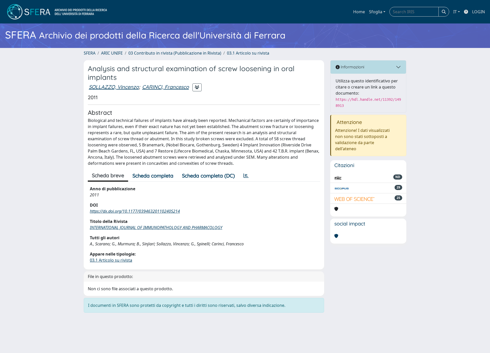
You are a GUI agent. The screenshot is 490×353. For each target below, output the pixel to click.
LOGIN (478, 12)
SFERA (89, 53)
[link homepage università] (57, 11)
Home (359, 12)
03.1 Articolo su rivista (248, 53)
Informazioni (352, 66)
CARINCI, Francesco (165, 87)
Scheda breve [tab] (108, 175)
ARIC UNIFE (112, 53)
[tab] (246, 175)
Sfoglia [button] (375, 12)
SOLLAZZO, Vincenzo (114, 87)
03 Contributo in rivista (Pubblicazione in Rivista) (174, 53)
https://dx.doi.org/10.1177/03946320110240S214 (135, 211)
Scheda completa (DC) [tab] (208, 175)
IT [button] (455, 12)
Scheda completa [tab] (152, 175)
